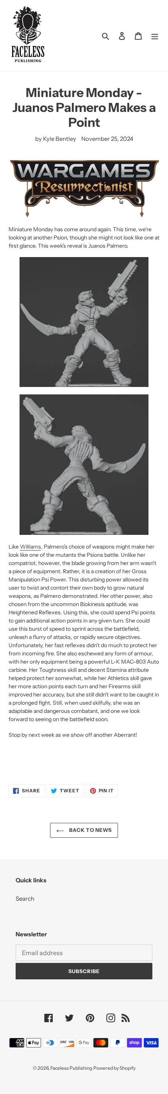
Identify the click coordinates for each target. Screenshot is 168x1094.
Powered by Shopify (114, 1068)
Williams (30, 546)
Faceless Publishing (71, 1068)
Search (25, 898)
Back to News (90, 830)
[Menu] (155, 35)
